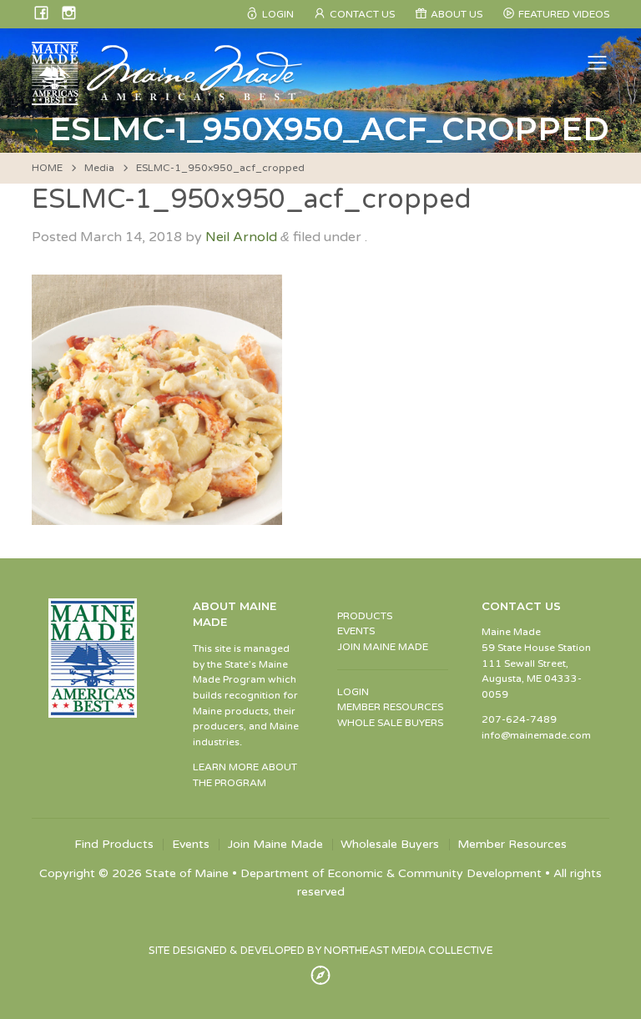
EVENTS (356, 631)
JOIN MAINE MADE (382, 647)
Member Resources (512, 844)
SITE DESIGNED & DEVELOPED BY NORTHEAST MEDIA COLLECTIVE (321, 950)
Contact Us (362, 14)
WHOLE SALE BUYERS (390, 723)
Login (278, 14)
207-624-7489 (519, 719)
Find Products (114, 844)
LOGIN (353, 692)
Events (190, 844)
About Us (456, 14)
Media (99, 168)
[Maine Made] (168, 97)
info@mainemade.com (536, 735)
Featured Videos (563, 14)
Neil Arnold (241, 237)
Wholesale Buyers (390, 844)
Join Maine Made (275, 844)
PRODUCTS (364, 616)
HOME (47, 168)
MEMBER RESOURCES (390, 707)
